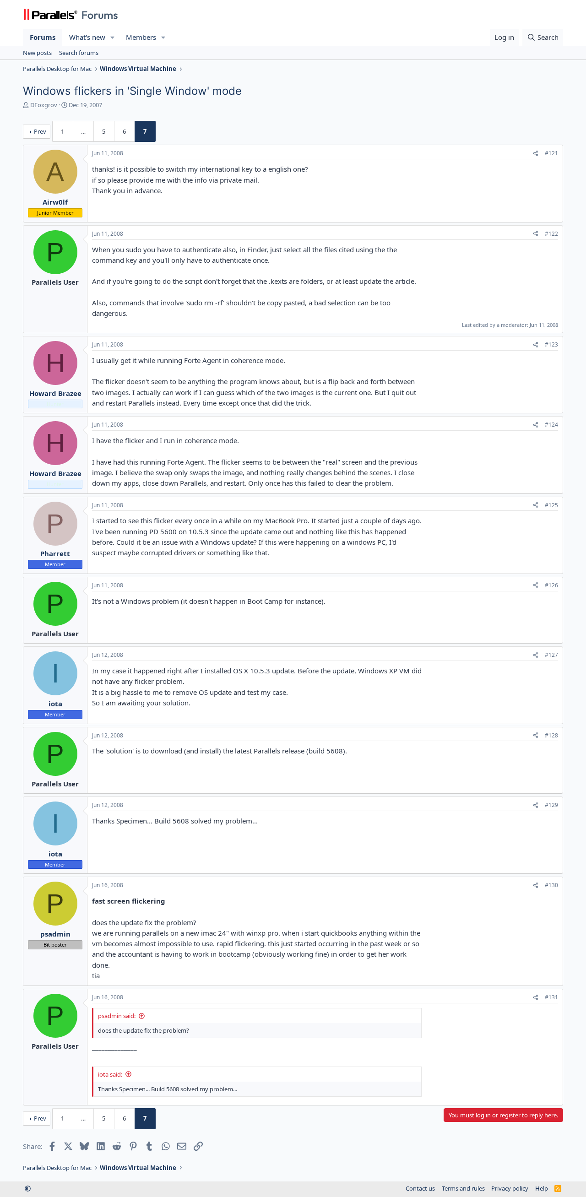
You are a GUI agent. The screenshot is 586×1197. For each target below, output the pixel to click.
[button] (112, 37)
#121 (551, 153)
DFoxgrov (43, 105)
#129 (551, 805)
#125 (551, 505)
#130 (551, 885)
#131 (551, 997)
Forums (42, 37)
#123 (551, 344)
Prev (40, 131)
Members (141, 37)
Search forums (78, 53)
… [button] (83, 131)
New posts (37, 53)
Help (541, 1188)
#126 (551, 585)
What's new (87, 37)
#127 (551, 655)
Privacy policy (509, 1188)
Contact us (420, 1188)
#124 (551, 424)
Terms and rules (463, 1188)
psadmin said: (117, 1016)
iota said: (110, 1074)
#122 (551, 234)
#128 (551, 735)
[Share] (536, 153)
